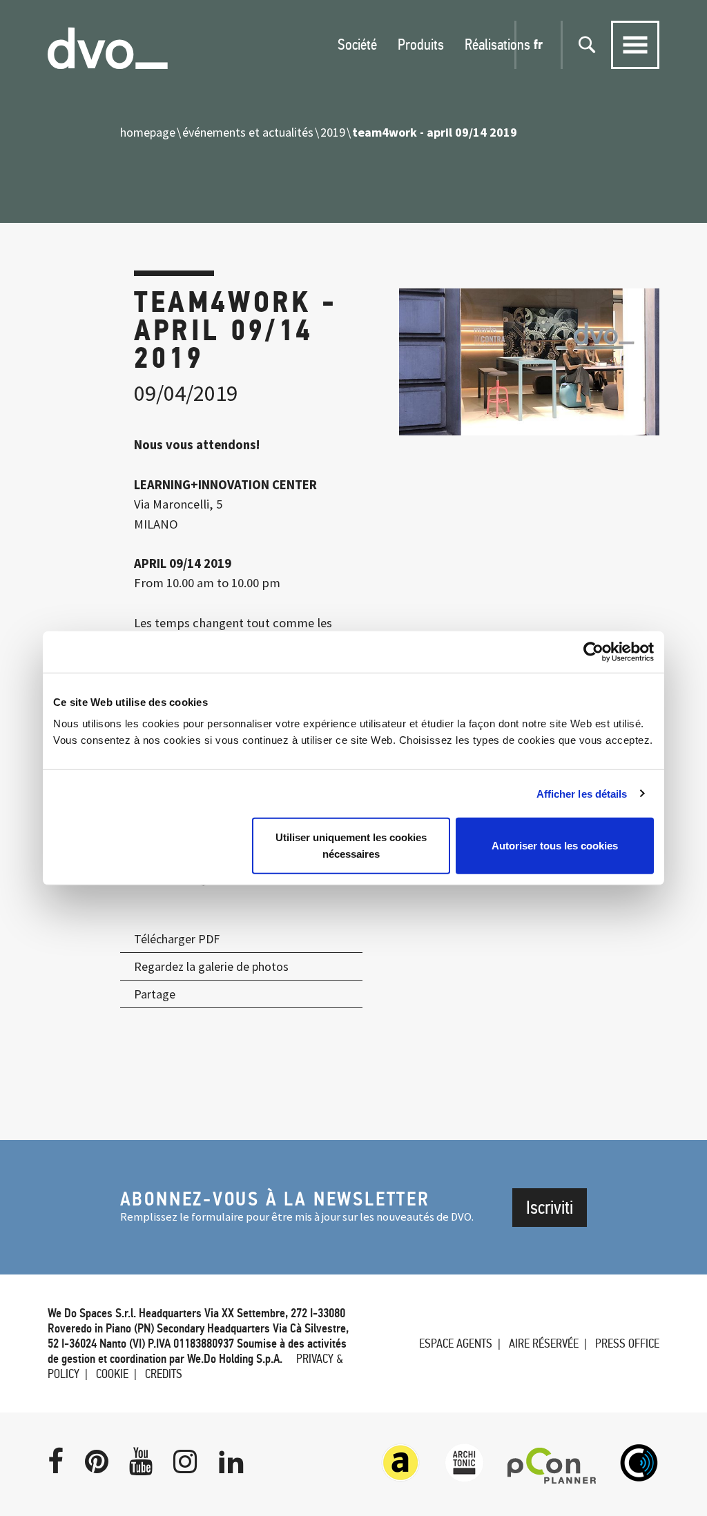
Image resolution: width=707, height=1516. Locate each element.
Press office (627, 1343)
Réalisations (497, 44)
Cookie (112, 1373)
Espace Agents (455, 1343)
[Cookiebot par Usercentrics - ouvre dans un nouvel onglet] (593, 651)
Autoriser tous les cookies (555, 845)
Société (357, 44)
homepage (147, 132)
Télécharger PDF (177, 939)
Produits (421, 44)
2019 (332, 132)
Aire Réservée (544, 1343)
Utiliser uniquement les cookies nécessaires (351, 845)
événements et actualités (247, 132)
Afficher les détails (582, 793)
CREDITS (163, 1373)
